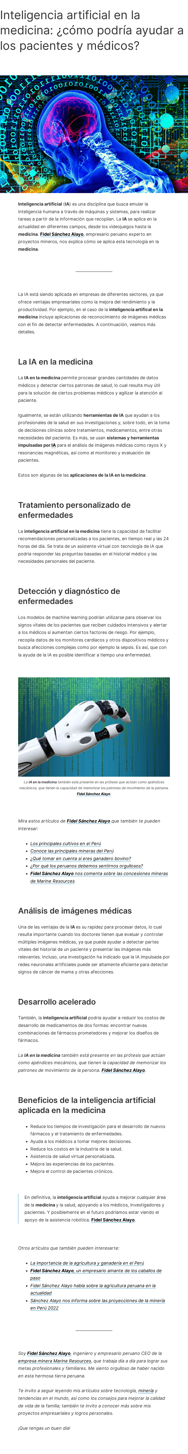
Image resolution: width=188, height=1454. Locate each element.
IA (53, 445)
